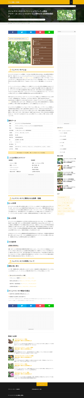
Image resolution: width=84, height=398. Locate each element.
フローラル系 (62, 152)
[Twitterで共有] (22, 32)
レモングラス (25, 286)
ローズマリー (23, 277)
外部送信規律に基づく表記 (36, 389)
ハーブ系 (61, 145)
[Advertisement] (19, 184)
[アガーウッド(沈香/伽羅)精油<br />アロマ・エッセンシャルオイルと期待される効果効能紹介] (60, 181)
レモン (32, 277)
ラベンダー (33, 280)
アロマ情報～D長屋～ (20, 395)
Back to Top (42, 384)
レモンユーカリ (32, 286)
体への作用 (36, 52)
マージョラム (30, 77)
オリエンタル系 (63, 136)
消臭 (70, 208)
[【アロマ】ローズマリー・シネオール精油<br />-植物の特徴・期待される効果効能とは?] (11, 349)
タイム (24, 77)
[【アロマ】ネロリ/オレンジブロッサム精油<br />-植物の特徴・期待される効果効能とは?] (11, 358)
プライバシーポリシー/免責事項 (14, 389)
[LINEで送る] (49, 32)
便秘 (67, 202)
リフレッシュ (34, 19)
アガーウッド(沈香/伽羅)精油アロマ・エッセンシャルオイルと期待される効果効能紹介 (69, 180)
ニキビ (66, 200)
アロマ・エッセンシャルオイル (25, 19)
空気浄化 (42, 19)
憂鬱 (68, 205)
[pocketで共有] (40, 32)
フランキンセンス (32, 283)
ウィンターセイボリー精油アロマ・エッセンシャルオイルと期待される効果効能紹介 (69, 173)
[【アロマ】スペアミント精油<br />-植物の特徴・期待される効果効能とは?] (11, 366)
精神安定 (69, 211)
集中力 (62, 213)
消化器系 (65, 208)
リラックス (60, 202)
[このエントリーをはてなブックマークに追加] (31, 32)
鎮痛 (73, 211)
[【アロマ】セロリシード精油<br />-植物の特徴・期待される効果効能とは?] (11, 341)
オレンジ (22, 280)
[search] (75, 6)
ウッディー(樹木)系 (63, 132)
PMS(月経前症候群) (61, 197)
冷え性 (71, 202)
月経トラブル (60, 208)
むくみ (67, 197)
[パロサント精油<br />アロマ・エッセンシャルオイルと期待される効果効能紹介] (60, 167)
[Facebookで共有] (12, 32)
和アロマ (64, 205)
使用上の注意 (37, 62)
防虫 (59, 213)
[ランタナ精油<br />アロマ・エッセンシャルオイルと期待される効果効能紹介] (60, 188)
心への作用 (36, 49)
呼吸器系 (38, 19)
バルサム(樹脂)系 (63, 148)
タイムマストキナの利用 (37, 58)
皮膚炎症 (59, 211)
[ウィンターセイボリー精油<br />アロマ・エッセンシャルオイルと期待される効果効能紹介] (60, 174)
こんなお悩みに (37, 43)
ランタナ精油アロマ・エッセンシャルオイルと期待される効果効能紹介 (69, 187)
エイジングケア (61, 200)
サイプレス (27, 280)
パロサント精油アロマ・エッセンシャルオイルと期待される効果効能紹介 (69, 166)
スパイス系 (62, 142)
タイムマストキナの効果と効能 (39, 47)
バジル (28, 277)
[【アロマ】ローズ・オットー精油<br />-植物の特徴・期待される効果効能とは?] (11, 374)
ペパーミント (24, 283)
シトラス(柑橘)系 (63, 139)
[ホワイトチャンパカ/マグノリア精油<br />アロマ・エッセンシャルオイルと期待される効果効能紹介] (60, 161)
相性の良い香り (37, 60)
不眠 (64, 202)
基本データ (36, 41)
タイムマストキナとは (37, 39)
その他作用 (36, 54)
